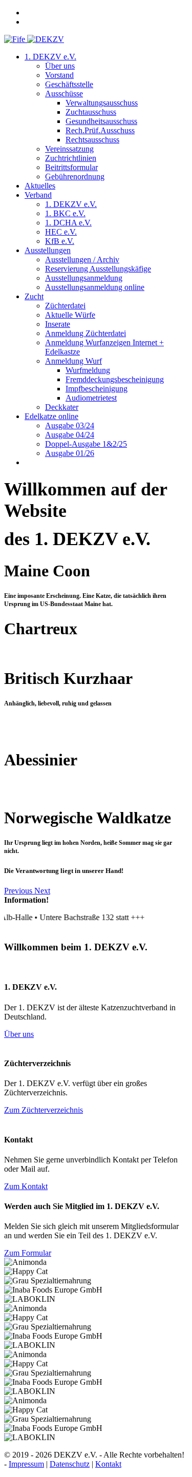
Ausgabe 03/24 (69, 425)
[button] (19, 890)
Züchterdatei (65, 305)
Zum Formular (27, 1253)
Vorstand (59, 75)
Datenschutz (70, 1464)
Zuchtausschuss (91, 112)
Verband (38, 195)
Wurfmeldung (88, 370)
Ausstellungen (48, 250)
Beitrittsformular (71, 167)
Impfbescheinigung (96, 388)
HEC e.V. (61, 231)
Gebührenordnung (74, 176)
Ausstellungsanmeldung (83, 278)
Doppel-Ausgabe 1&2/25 (86, 444)
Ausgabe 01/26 (69, 453)
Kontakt (108, 1464)
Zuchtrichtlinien (70, 158)
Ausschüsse (64, 93)
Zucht (34, 296)
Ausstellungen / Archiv (82, 259)
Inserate (57, 324)
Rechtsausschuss (92, 139)
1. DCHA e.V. (68, 222)
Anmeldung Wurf (73, 361)
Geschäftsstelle (69, 84)
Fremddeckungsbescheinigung (115, 379)
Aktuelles (40, 185)
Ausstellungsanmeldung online (94, 287)
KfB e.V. (59, 241)
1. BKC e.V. (65, 213)
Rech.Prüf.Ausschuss (100, 130)
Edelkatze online (51, 416)
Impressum (26, 1464)
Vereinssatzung (69, 148)
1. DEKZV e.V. (50, 56)
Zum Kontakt (26, 1186)
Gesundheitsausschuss (101, 121)
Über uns (60, 65)
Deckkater (61, 407)
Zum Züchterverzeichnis (43, 1110)
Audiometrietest (91, 397)
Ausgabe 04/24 (69, 434)
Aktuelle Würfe (70, 314)
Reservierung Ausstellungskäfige (98, 268)
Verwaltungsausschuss (102, 102)
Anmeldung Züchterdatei (85, 333)
